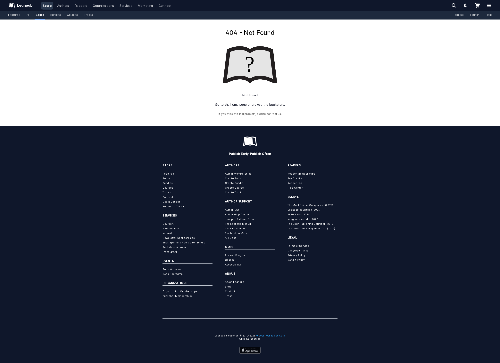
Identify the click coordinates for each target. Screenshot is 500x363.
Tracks (88, 14)
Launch (474, 14)
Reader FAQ (295, 183)
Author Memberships (238, 173)
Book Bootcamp (172, 273)
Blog (228, 286)
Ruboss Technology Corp (270, 335)
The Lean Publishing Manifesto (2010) (311, 228)
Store (47, 6)
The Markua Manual (237, 233)
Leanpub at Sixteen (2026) (304, 209)
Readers (81, 6)
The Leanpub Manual (238, 223)
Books (40, 14)
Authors (63, 6)
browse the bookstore (268, 105)
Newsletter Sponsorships (178, 237)
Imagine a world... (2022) (303, 219)
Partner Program (235, 255)
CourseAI (168, 223)
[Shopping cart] (477, 5)
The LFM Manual (235, 228)
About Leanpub (234, 281)
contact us (274, 113)
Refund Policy (296, 259)
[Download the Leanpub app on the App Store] (250, 350)
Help (489, 14)
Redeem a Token (173, 206)
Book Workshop (172, 269)
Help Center (295, 187)
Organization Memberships (179, 291)
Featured (14, 14)
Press (228, 296)
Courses (72, 14)
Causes (230, 259)
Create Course (234, 187)
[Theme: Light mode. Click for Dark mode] (465, 5)
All (28, 14)
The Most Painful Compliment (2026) (310, 205)
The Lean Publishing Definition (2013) (311, 223)
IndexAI (167, 233)
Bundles (55, 14)
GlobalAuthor (170, 228)
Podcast (458, 14)
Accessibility (233, 264)
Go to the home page (231, 105)
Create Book (233, 178)
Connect (165, 6)
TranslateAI (169, 251)
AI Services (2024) (299, 214)
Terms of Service (298, 245)
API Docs (230, 237)
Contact (230, 291)
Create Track (233, 192)
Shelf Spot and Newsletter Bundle (183, 242)
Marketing (145, 6)
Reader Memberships (301, 173)
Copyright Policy (298, 250)
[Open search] (454, 5)
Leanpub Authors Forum (240, 219)
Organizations (103, 6)
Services (126, 6)
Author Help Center (237, 214)
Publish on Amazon (174, 247)
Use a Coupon (171, 201)
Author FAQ (232, 209)
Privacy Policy (296, 255)
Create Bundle (234, 183)
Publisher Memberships (177, 296)
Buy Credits (295, 178)
